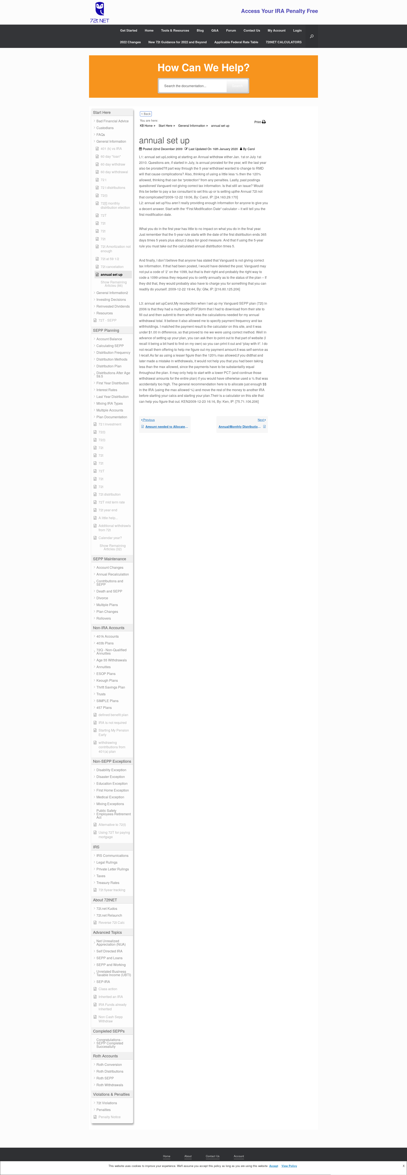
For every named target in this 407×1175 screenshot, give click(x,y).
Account (239, 1156)
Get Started (128, 30)
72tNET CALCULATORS (284, 42)
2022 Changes (130, 42)
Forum (231, 30)
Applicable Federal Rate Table (236, 42)
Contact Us (252, 30)
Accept (273, 1166)
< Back (146, 114)
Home (149, 30)
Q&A (215, 30)
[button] (311, 36)
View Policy (289, 1166)
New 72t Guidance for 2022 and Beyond (177, 42)
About (188, 1156)
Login (297, 30)
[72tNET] (99, 12)
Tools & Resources (175, 30)
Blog (200, 30)
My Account (277, 30)
